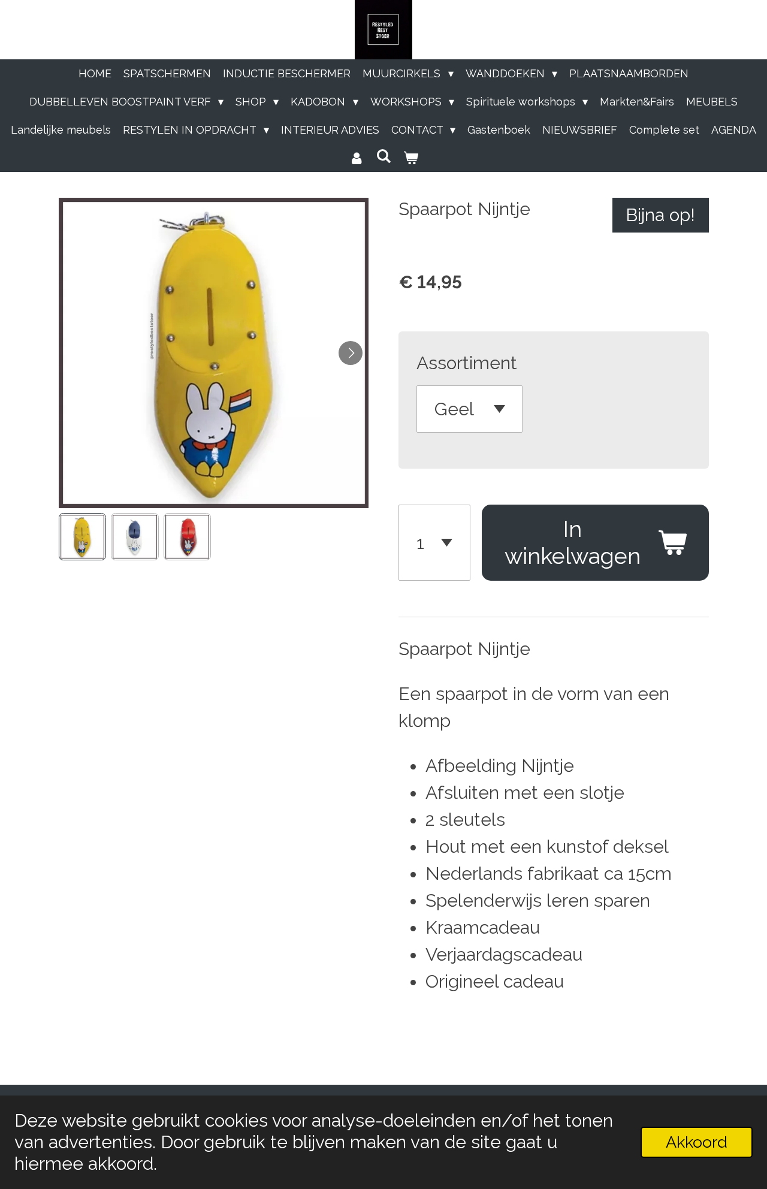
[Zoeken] (383, 156)
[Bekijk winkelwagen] (410, 158)
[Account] (356, 158)
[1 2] (434, 543)
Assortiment (466, 362)
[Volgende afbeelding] (351, 353)
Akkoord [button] (696, 1142)
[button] (83, 537)
